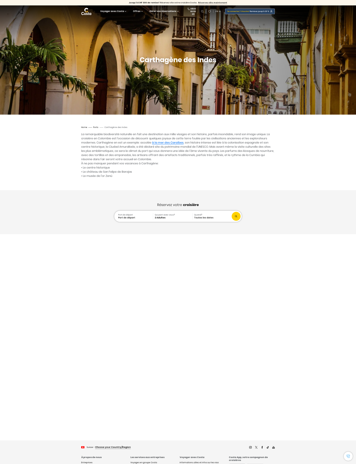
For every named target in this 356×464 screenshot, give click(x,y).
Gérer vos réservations (162, 11)
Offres (136, 11)
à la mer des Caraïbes (168, 142)
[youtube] (273, 447)
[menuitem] (133, 216)
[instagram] (250, 447)
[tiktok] (268, 447)
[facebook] (262, 447)
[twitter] (256, 447)
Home (84, 127)
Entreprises (86, 462)
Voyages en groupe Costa (143, 462)
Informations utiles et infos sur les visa (199, 462)
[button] (209, 11)
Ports (95, 127)
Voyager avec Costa (112, 11)
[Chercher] (202, 11)
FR (217, 11)
